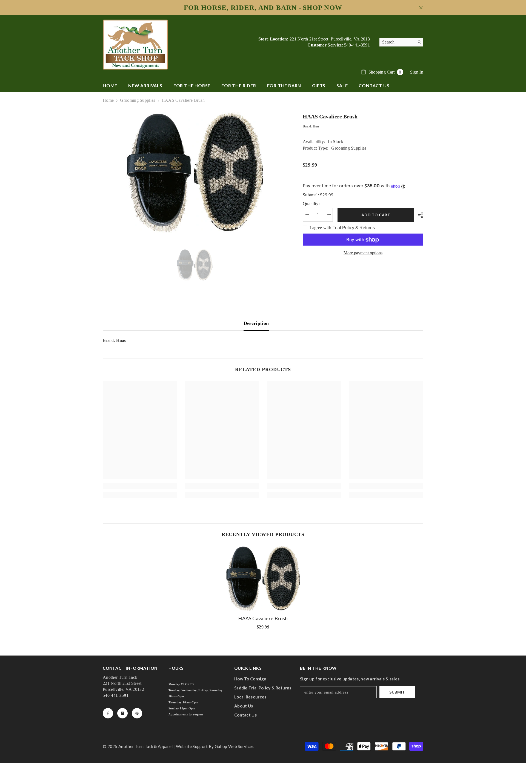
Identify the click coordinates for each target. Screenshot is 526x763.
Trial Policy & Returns (354, 228)
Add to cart (375, 214)
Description (256, 323)
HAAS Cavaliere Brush (263, 618)
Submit (397, 692)
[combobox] (397, 42)
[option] (195, 172)
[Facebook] (108, 713)
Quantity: (311, 204)
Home (108, 100)
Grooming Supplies (137, 100)
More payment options (363, 253)
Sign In (416, 72)
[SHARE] (418, 215)
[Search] (401, 42)
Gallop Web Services (234, 746)
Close (421, 7)
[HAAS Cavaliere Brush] (263, 578)
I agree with (320, 228)
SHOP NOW (322, 8)
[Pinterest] (137, 713)
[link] (140, 486)
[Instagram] (122, 713)
